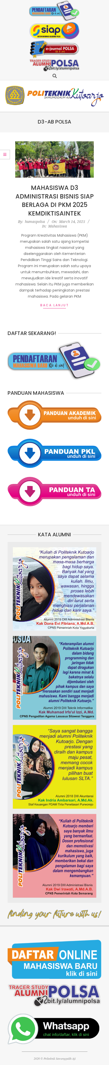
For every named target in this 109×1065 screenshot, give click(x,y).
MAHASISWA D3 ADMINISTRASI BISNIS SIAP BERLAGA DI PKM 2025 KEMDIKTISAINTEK (54, 201)
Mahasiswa (57, 226)
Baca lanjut (54, 305)
